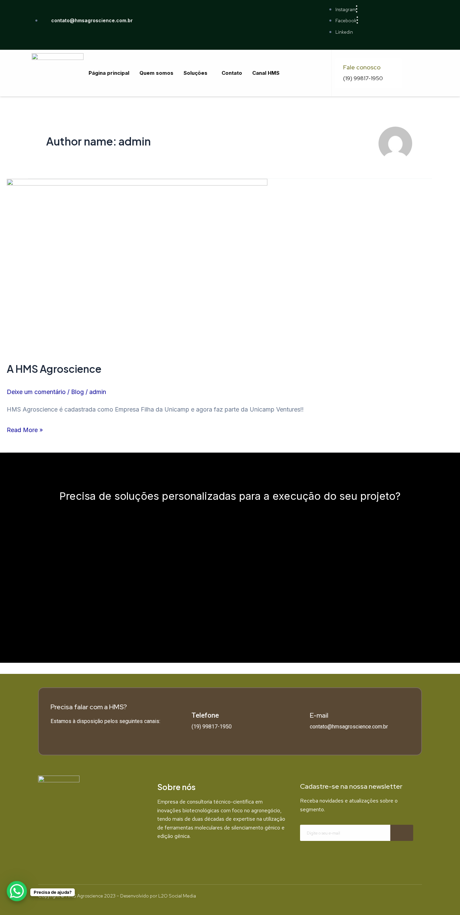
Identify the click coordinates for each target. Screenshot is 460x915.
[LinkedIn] (108, 830)
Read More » (25, 428)
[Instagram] (66, 830)
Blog (77, 391)
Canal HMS (266, 73)
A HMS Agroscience (54, 368)
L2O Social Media (177, 896)
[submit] (401, 833)
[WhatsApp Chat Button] (17, 891)
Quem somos (156, 73)
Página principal (109, 73)
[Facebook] (87, 830)
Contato (232, 73)
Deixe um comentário (36, 391)
